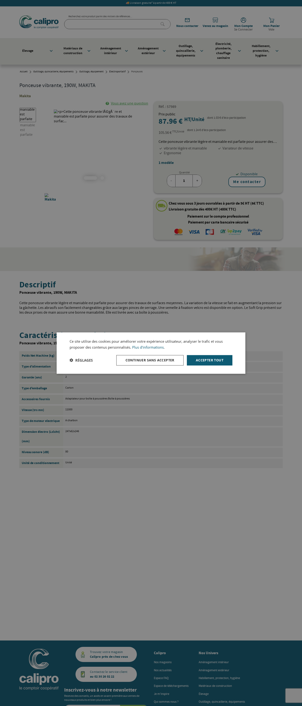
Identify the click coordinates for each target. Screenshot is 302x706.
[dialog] (151, 353)
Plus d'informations (148, 347)
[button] (81, 360)
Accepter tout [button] (209, 360)
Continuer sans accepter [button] (150, 360)
